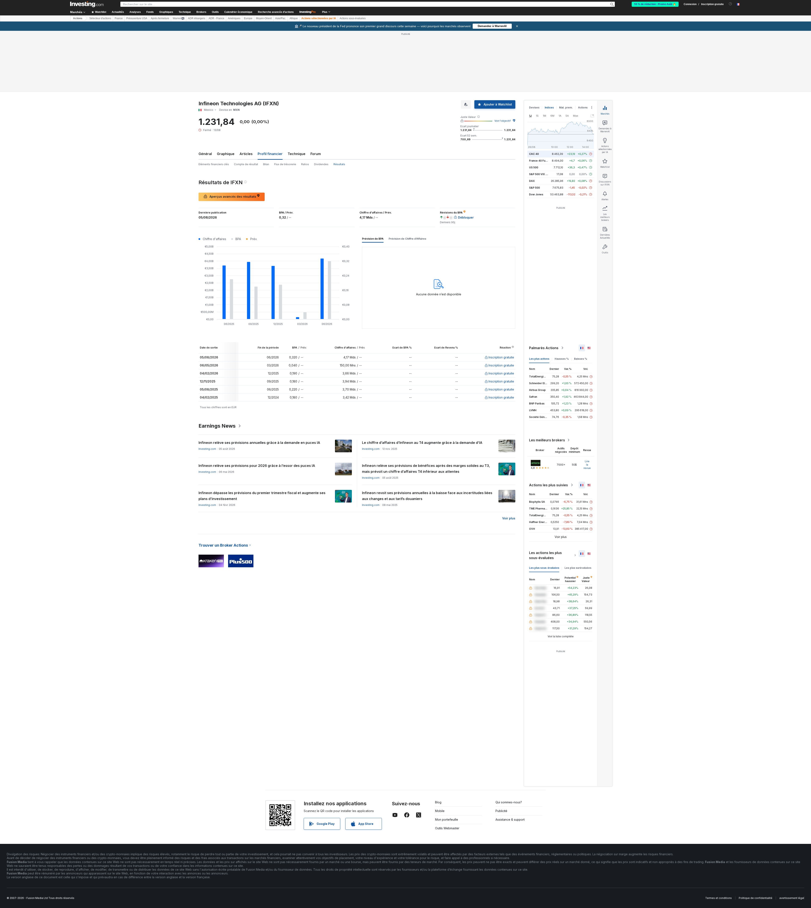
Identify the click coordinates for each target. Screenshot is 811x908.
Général (205, 154)
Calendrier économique (238, 12)
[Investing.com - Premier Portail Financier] (86, 4)
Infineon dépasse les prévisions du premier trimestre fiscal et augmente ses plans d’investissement (262, 496)
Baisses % (580, 358)
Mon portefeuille (446, 819)
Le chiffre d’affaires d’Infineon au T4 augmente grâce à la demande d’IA (422, 442)
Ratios (305, 164)
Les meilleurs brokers (547, 440)
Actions (77, 18)
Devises (534, 107)
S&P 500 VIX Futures (542, 174)
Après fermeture (160, 18)
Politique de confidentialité (755, 898)
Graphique (225, 154)
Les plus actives (539, 358)
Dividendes (321, 164)
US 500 (533, 167)
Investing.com (207, 448)
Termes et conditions (718, 898)
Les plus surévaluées (578, 567)
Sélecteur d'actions (100, 18)
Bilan (266, 164)
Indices (549, 107)
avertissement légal (791, 898)
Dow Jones (536, 194)
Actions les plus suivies (548, 485)
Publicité (501, 811)
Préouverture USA (136, 18)
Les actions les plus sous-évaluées (545, 555)
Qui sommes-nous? (508, 802)
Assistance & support (510, 819)
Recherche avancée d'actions (276, 12)
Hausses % (562, 358)
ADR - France (216, 18)
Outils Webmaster (447, 828)
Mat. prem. (566, 107)
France (119, 18)
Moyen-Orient (264, 18)
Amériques (234, 18)
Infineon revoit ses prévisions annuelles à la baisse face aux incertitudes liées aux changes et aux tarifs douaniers (427, 496)
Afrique (294, 18)
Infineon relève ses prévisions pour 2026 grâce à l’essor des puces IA (257, 465)
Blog (438, 802)
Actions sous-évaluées (353, 18)
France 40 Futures (540, 160)
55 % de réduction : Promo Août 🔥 (655, 4)
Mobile (440, 811)
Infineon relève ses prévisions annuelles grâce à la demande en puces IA (259, 442)
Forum (315, 154)
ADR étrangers (196, 18)
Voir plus (508, 518)
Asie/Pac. (280, 18)
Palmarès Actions (543, 348)
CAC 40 (534, 153)
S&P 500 (534, 187)
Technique (296, 154)
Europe (248, 18)
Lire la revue (587, 465)
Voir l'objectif (502, 120)
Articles (246, 154)
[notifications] (730, 4)
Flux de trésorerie (285, 164)
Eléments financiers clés (214, 164)
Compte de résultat (246, 164)
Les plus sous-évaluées (544, 567)
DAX (532, 180)
